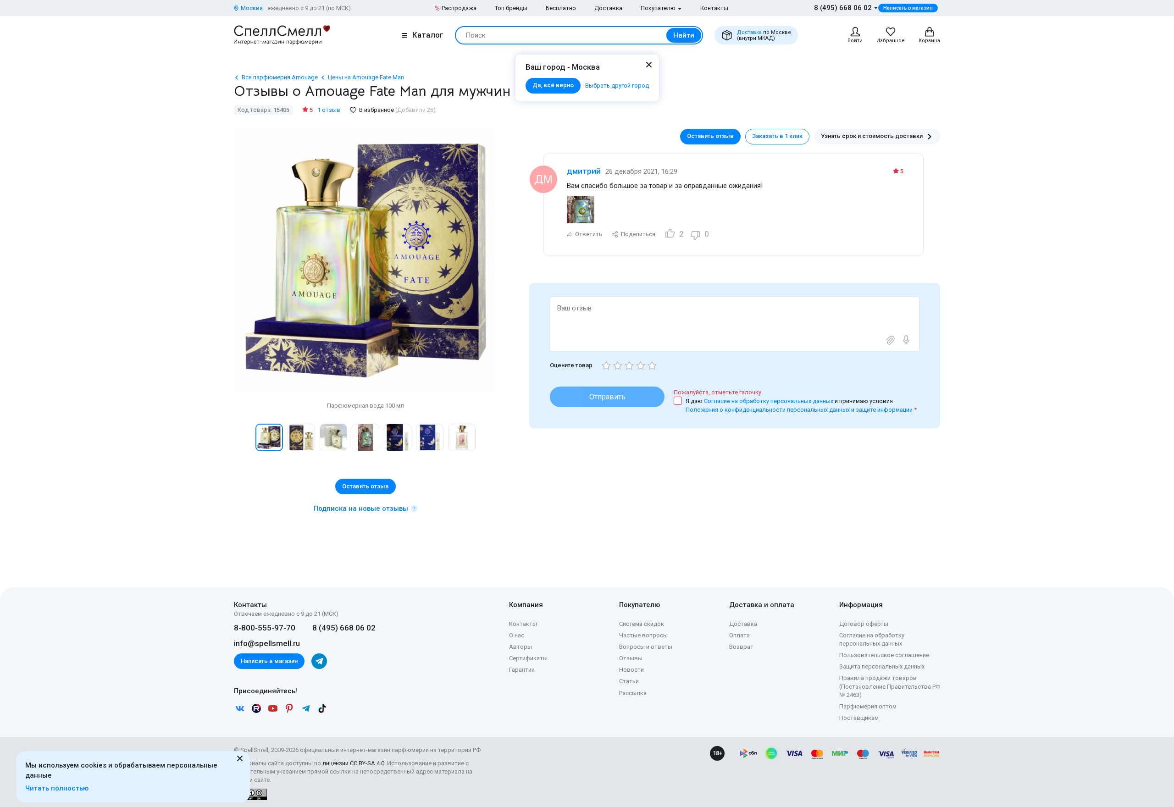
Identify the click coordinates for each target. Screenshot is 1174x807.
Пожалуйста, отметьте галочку (717, 392)
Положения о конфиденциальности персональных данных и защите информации (799, 409)
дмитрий (584, 171)
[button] (243, 437)
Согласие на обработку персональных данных (769, 401)
